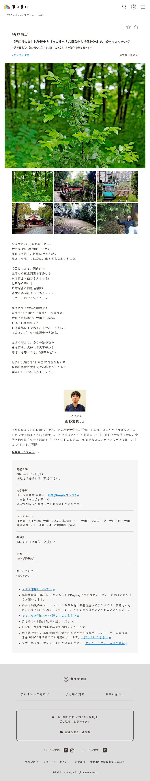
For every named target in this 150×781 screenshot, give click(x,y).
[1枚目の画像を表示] (32, 186)
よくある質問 (75, 694)
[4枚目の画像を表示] (32, 218)
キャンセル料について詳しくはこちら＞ (49, 615)
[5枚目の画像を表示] (75, 218)
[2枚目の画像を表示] (75, 186)
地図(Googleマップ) (62, 495)
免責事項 (80, 762)
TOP (9, 15)
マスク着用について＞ (37, 589)
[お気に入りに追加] (128, 27)
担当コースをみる (23, 452)
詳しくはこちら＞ (94, 637)
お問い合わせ (115, 694)
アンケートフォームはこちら (105, 643)
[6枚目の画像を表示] (117, 218)
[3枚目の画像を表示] (117, 186)
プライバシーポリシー (57, 762)
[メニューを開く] (142, 7)
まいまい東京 (22, 15)
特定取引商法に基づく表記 (106, 762)
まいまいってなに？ (35, 694)
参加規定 (30, 762)
